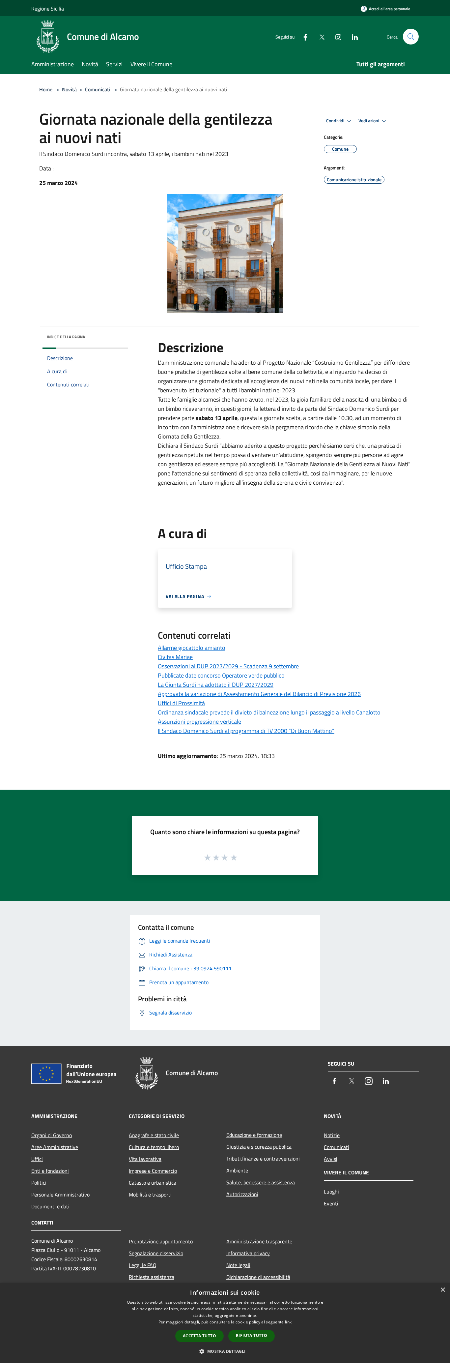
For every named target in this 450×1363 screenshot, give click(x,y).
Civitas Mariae (175, 656)
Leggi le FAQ (142, 1265)
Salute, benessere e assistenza (260, 1182)
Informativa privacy (248, 1253)
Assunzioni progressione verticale (199, 721)
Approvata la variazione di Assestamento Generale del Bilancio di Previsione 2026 (259, 693)
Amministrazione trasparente (259, 1241)
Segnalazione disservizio (156, 1253)
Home (45, 89)
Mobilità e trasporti (150, 1194)
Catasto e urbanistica (152, 1183)
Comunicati (97, 89)
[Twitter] (319, 36)
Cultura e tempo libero (154, 1147)
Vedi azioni (369, 120)
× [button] (442, 1289)
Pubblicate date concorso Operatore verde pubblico (221, 675)
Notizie (332, 1135)
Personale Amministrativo (60, 1194)
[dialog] (225, 1323)
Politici (38, 1183)
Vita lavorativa (145, 1159)
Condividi (335, 120)
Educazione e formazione (254, 1135)
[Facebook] (302, 36)
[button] (224, 1351)
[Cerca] (411, 37)
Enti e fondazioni (50, 1171)
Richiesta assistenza (151, 1277)
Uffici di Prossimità (181, 703)
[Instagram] (335, 36)
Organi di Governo (51, 1135)
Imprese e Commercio (153, 1171)
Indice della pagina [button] (66, 337)
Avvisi (330, 1159)
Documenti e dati (50, 1206)
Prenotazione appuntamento (161, 1241)
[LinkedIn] (352, 36)
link (288, 1322)
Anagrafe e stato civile (154, 1135)
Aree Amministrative (54, 1147)
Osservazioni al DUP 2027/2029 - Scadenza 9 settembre (228, 666)
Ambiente (237, 1170)
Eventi (331, 1203)
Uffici (37, 1159)
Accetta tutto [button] (199, 1336)
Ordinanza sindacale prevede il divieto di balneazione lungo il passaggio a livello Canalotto (269, 712)
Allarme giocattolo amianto (191, 647)
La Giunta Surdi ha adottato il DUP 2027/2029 (215, 684)
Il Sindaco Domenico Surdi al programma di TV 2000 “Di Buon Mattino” (246, 730)
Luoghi (331, 1192)
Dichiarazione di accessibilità (258, 1277)
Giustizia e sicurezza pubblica (259, 1147)
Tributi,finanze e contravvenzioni (263, 1159)
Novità (69, 89)
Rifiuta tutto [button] (251, 1335)
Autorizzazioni (242, 1194)
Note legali (238, 1265)
